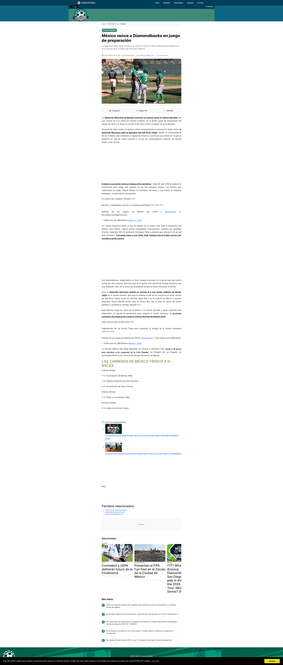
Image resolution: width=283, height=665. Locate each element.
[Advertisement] (141, 164)
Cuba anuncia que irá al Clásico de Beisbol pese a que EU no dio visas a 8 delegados (143, 453)
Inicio (157, 2)
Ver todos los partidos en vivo (114, 514)
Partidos (166, 2)
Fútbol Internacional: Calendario (115, 512)
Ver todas (104, 543)
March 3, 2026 (135, 220)
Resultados (178, 2)
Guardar (168, 111)
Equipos (190, 2)
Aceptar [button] (272, 661)
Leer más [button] (155, 661)
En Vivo (201, 2)
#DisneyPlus (170, 212)
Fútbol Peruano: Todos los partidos (115, 510)
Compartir (114, 111)
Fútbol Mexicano (113, 24)
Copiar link (141, 111)
